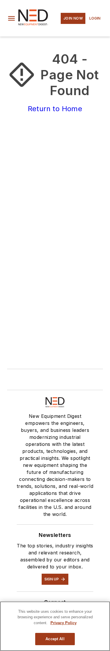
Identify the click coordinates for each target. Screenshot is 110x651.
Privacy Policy (63, 623)
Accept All (54, 639)
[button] (11, 18)
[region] (55, 626)
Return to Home (55, 108)
